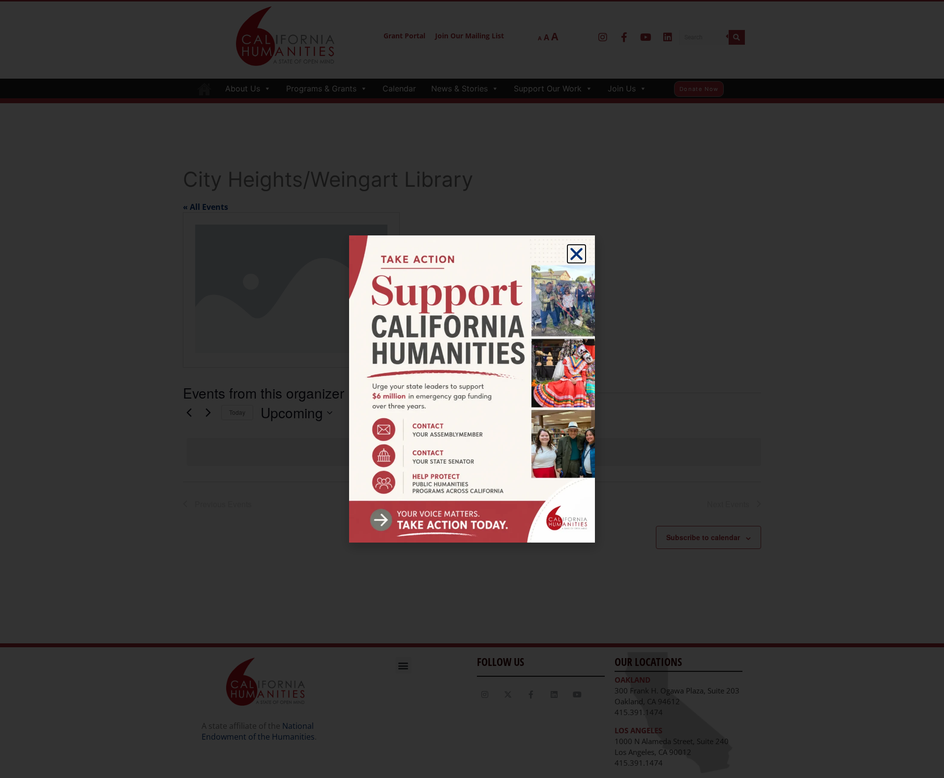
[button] (576, 253)
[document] (472, 389)
